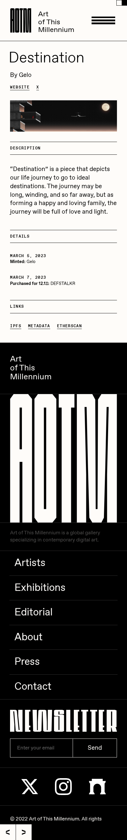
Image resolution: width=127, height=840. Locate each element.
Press (27, 662)
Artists (29, 563)
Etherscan (69, 326)
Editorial (33, 612)
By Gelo (21, 75)
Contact (32, 687)
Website (20, 87)
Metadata (39, 326)
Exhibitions (40, 588)
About (28, 637)
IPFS (15, 326)
